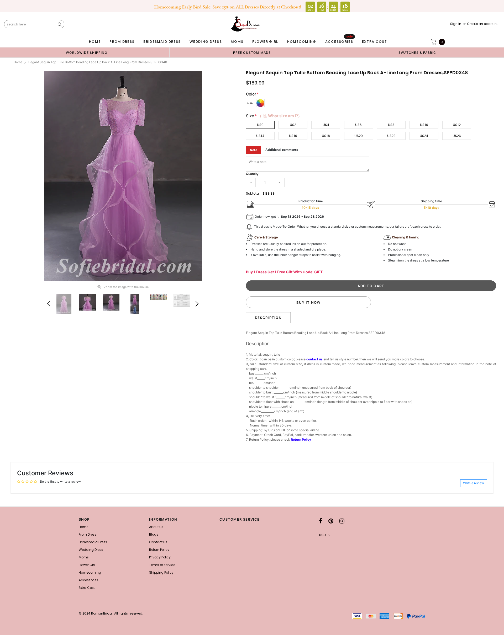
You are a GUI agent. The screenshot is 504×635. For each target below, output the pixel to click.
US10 (424, 125)
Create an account (482, 24)
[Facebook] (320, 521)
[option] (86, 52)
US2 (293, 125)
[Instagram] (341, 521)
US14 (260, 136)
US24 (424, 136)
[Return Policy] (311, 439)
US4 (326, 125)
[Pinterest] (330, 521)
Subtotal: (253, 193)
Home (18, 62)
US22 (391, 136)
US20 (358, 136)
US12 (457, 125)
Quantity (252, 174)
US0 (260, 125)
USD (322, 534)
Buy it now (308, 302)
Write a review (473, 483)
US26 (457, 136)
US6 (358, 125)
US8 (391, 125)
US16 (293, 136)
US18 (326, 136)
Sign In (455, 24)
